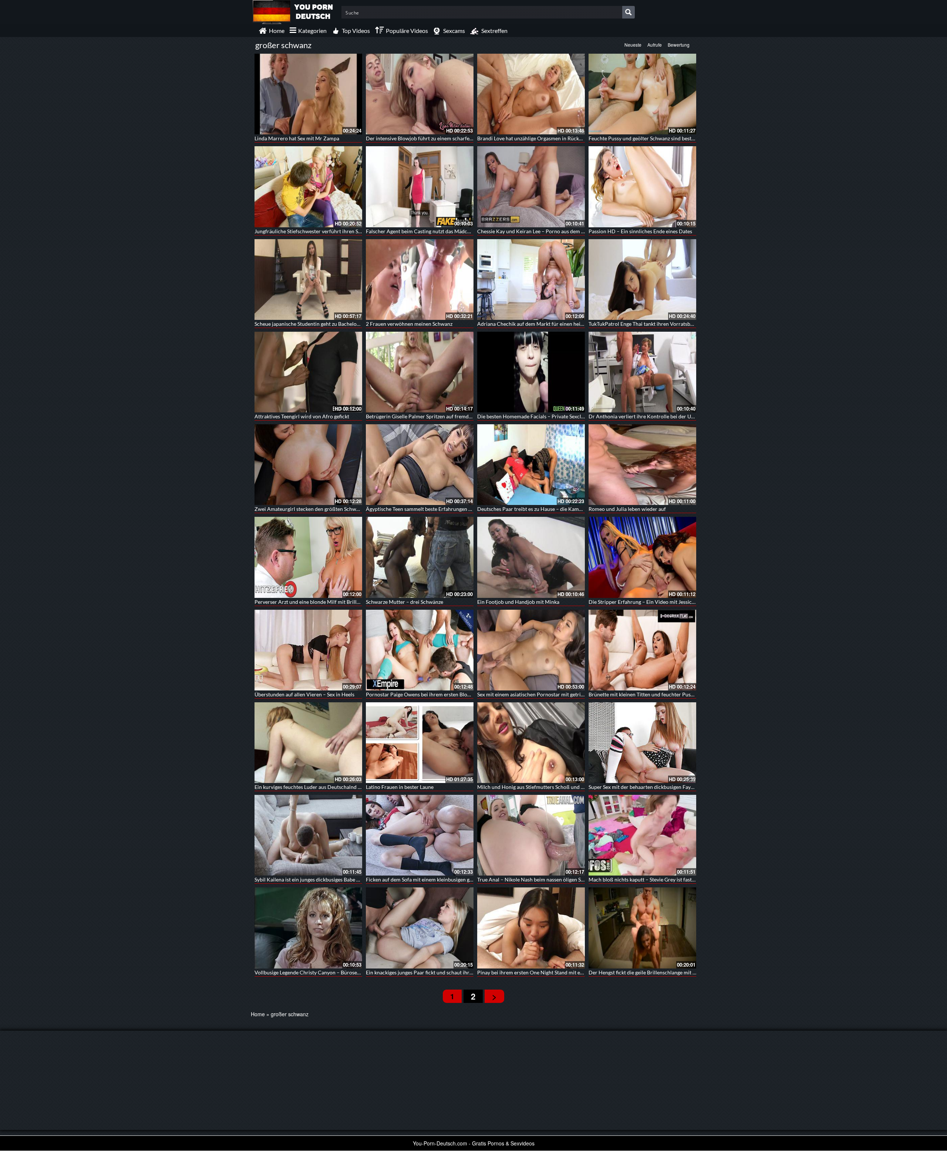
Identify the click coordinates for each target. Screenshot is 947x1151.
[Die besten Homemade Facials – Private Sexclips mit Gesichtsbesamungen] (531, 372)
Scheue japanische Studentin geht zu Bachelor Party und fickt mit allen (335, 324)
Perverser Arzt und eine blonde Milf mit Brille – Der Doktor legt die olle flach (343, 602)
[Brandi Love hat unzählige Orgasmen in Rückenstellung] (531, 94)
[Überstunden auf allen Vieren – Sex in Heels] (308, 650)
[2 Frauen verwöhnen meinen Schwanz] (420, 279)
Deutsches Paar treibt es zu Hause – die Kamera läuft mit (542, 509)
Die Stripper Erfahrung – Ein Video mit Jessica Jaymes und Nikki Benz (668, 602)
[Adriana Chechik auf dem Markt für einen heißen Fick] (531, 279)
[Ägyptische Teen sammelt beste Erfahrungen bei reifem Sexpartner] (420, 464)
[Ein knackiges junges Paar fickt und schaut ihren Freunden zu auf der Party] (420, 927)
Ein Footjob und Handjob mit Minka (518, 602)
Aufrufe (654, 44)
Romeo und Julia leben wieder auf (627, 509)
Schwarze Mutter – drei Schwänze (404, 602)
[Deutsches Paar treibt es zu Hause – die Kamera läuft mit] (531, 464)
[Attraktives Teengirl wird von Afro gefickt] (308, 372)
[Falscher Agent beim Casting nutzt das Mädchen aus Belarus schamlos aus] (420, 186)
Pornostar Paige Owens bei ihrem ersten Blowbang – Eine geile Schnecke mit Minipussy (466, 694)
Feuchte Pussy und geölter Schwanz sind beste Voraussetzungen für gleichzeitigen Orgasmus (694, 138)
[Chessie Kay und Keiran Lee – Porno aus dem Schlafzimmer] (531, 186)
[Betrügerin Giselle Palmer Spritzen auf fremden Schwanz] (420, 372)
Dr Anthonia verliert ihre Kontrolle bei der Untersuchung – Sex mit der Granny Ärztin (686, 416)
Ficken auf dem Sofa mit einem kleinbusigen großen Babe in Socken (442, 879)
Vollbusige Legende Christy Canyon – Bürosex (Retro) (316, 972)
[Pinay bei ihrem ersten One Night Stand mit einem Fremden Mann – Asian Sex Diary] (531, 927)
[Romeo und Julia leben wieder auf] (642, 464)
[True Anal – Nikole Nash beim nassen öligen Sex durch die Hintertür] (531, 835)
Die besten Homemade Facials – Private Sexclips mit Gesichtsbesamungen (561, 416)
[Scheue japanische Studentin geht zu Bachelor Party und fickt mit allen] (308, 279)
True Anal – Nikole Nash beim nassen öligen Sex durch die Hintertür (554, 879)
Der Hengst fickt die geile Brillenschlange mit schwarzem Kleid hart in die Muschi (681, 972)
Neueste (632, 44)
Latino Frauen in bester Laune (400, 787)
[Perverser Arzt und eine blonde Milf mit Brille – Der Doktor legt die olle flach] (308, 557)
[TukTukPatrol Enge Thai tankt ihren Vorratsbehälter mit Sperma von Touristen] (642, 279)
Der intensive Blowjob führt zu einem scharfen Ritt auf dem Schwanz (444, 138)
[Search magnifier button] (628, 12)
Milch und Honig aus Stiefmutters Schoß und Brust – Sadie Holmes (553, 787)
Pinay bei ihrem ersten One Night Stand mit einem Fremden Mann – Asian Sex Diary (573, 972)
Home (258, 1014)
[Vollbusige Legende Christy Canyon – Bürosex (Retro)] (308, 927)
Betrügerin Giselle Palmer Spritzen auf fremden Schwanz (430, 416)
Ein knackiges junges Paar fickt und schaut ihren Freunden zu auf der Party (451, 972)
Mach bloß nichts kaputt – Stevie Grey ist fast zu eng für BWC (659, 879)
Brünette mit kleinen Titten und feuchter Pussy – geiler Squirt (659, 694)
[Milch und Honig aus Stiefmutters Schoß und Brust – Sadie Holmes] (531, 742)
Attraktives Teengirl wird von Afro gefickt (302, 416)
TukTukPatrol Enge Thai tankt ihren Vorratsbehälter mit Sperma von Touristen (677, 324)
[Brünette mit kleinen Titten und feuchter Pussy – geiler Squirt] (642, 650)
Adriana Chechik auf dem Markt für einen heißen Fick (538, 324)
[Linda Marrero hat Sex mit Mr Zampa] (308, 94)
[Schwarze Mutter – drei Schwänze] (420, 557)
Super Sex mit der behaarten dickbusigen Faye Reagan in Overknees (665, 787)
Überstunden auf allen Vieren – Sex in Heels (304, 694)
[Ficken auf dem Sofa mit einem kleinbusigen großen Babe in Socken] (420, 835)
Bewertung (679, 44)
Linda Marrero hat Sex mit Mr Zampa (297, 138)
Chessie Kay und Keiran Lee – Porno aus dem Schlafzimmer (545, 231)
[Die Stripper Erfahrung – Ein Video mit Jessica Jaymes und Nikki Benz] (642, 557)
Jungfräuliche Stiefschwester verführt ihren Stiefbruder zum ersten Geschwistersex (350, 231)
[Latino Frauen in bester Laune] (420, 742)
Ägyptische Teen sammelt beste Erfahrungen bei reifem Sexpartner (442, 509)
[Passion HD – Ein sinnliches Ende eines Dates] (642, 186)
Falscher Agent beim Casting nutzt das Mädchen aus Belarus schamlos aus (450, 231)
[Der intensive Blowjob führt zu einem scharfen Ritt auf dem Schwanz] (420, 94)
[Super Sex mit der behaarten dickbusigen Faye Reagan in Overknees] (642, 742)
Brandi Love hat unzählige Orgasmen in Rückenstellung (540, 138)
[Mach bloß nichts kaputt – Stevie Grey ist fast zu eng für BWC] (642, 835)
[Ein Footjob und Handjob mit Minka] (531, 557)
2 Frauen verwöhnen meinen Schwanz (409, 324)
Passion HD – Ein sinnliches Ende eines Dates (640, 231)
